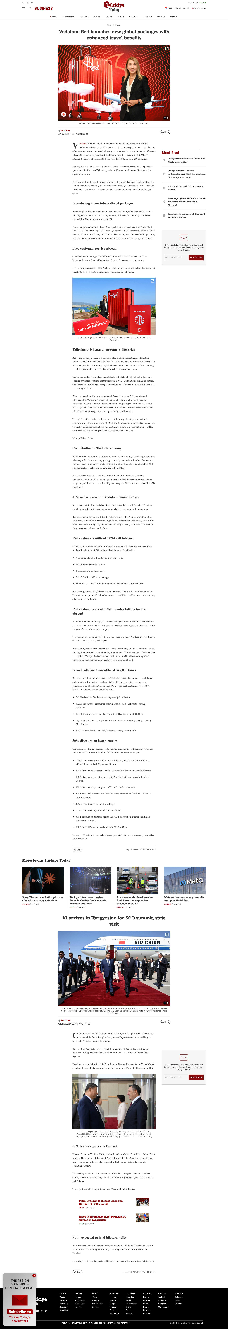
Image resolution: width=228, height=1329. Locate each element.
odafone (83, 143)
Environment (131, 1303)
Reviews (146, 1313)
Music (145, 1303)
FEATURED (83, 16)
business (43, 8)
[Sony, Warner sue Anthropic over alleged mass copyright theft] (43, 880)
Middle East (80, 1303)
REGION (108, 16)
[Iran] (142, 1217)
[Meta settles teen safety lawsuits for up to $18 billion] (185, 880)
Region (81, 1224)
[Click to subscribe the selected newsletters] (196, 257)
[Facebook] (42, 1311)
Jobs (96, 1323)
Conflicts (95, 1307)
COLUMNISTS (68, 16)
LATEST (54, 16)
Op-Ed (177, 1300)
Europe (78, 1297)
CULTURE (161, 16)
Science (129, 1313)
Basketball (162, 1300)
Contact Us (88, 1323)
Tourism (113, 1307)
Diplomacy (64, 1303)
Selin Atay (65, 130)
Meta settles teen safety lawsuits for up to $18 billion (184, 899)
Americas (96, 1300)
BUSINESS (133, 16)
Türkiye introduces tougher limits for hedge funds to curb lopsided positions (88, 900)
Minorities (64, 1310)
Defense (63, 1300)
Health (128, 1300)
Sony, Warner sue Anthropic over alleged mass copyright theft (42, 899)
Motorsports (163, 1307)
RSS (118, 1323)
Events (146, 1307)
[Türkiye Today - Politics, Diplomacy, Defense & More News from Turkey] (114, 6)
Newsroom (65, 1020)
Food (128, 1310)
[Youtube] (37, 1311)
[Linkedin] (46, 1311)
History (146, 1297)
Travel (128, 1307)
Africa (94, 1297)
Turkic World (80, 1300)
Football (161, 1297)
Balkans (78, 1307)
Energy (112, 1303)
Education (130, 1297)
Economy (113, 1297)
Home (109, 25)
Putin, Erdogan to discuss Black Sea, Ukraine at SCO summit (101, 1202)
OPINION (179, 1293)
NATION (97, 16)
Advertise (111, 1323)
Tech (112, 1310)
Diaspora (63, 1307)
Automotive (114, 1313)
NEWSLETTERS (200, 8)
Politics (63, 1297)
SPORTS (173, 16)
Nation (81, 1208)
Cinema (146, 1300)
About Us (66, 1323)
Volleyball (162, 1303)
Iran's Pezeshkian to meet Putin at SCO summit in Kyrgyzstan (102, 1218)
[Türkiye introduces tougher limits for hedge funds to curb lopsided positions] (90, 880)
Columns (178, 1297)
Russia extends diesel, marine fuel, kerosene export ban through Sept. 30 (135, 900)
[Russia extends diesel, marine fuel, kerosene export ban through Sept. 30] (137, 880)
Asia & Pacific (97, 1303)
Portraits (147, 1310)
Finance (113, 1300)
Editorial (178, 1303)
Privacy (102, 1323)
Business (118, 25)
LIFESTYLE (147, 16)
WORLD (120, 16)
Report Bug (126, 1323)
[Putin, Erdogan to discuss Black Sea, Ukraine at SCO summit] (142, 1202)
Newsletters (76, 1323)
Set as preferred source (178, 8)
